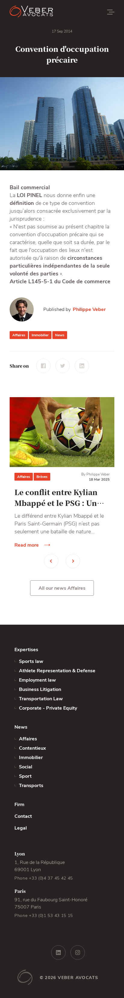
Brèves (42, 476)
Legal (20, 828)
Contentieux (32, 748)
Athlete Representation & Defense (57, 670)
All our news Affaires (62, 588)
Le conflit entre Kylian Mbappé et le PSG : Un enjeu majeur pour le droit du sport (56, 497)
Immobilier (40, 335)
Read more (26, 545)
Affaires (18, 335)
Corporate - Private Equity (48, 708)
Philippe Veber (89, 309)
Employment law (37, 680)
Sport (25, 776)
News (59, 335)
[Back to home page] (46, 12)
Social (25, 767)
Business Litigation (40, 689)
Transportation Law (41, 698)
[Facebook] (43, 366)
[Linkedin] (82, 366)
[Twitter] (63, 366)
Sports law (31, 661)
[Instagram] (78, 952)
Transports (31, 785)
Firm (19, 804)
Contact (23, 816)
